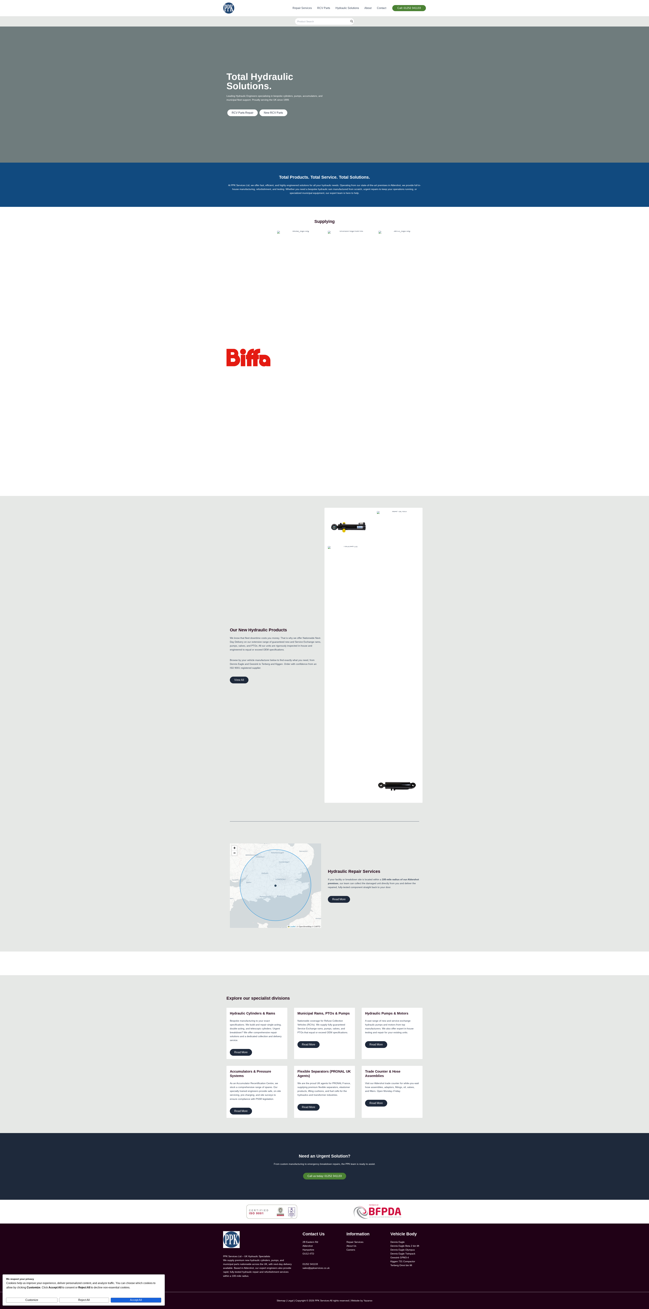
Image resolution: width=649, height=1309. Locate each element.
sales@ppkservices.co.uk (316, 1268)
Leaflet (292, 926)
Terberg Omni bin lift (401, 1265)
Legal (290, 1300)
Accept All (136, 1300)
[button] (409, 8)
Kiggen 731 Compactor (402, 1261)
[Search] (352, 21)
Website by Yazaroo (361, 1300)
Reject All (84, 1300)
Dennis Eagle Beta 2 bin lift (404, 1245)
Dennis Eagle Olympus (402, 1249)
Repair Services (354, 1242)
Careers (350, 1249)
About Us (351, 1245)
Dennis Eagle (397, 1242)
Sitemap (281, 1300)
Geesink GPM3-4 (399, 1257)
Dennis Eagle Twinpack (402, 1253)
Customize (31, 1300)
